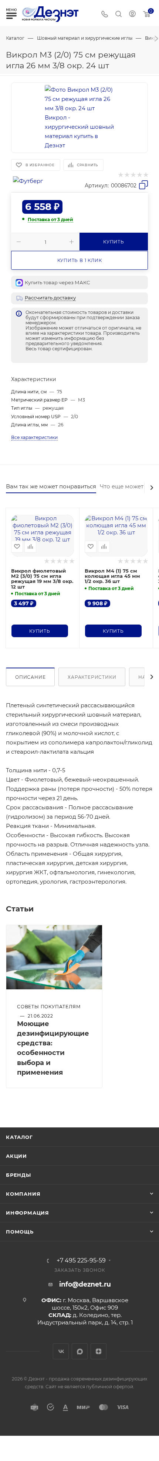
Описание (30, 677)
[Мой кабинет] (132, 14)
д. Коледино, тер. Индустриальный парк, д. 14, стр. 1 (85, 1318)
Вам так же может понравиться (51, 486)
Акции (16, 1156)
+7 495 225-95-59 (81, 1261)
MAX (80, 1351)
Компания (23, 1194)
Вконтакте (61, 1351)
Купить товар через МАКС (57, 282)
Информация (27, 1213)
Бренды (18, 1175)
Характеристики (92, 677)
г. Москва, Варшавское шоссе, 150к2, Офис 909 (90, 1304)
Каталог (19, 1137)
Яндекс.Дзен (98, 1351)
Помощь (20, 1232)
